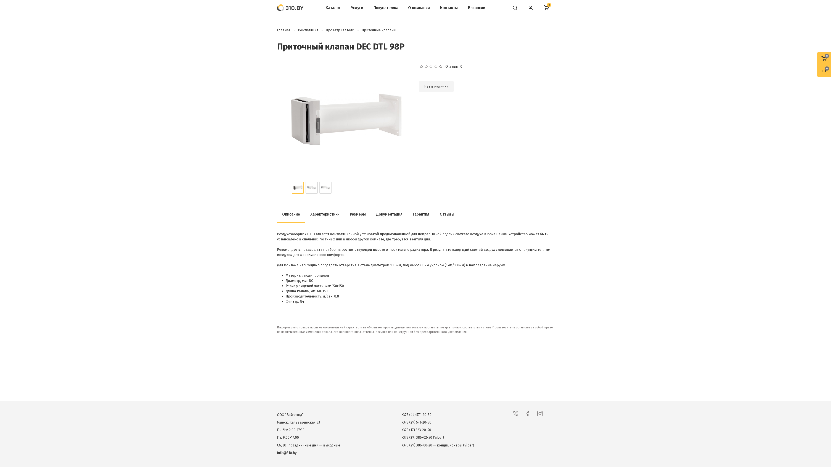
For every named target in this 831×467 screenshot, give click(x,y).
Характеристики (325, 214)
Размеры (358, 214)
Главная (284, 30)
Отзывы (447, 214)
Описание (291, 214)
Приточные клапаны (379, 30)
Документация (389, 214)
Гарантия (421, 214)
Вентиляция (308, 30)
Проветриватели (340, 30)
